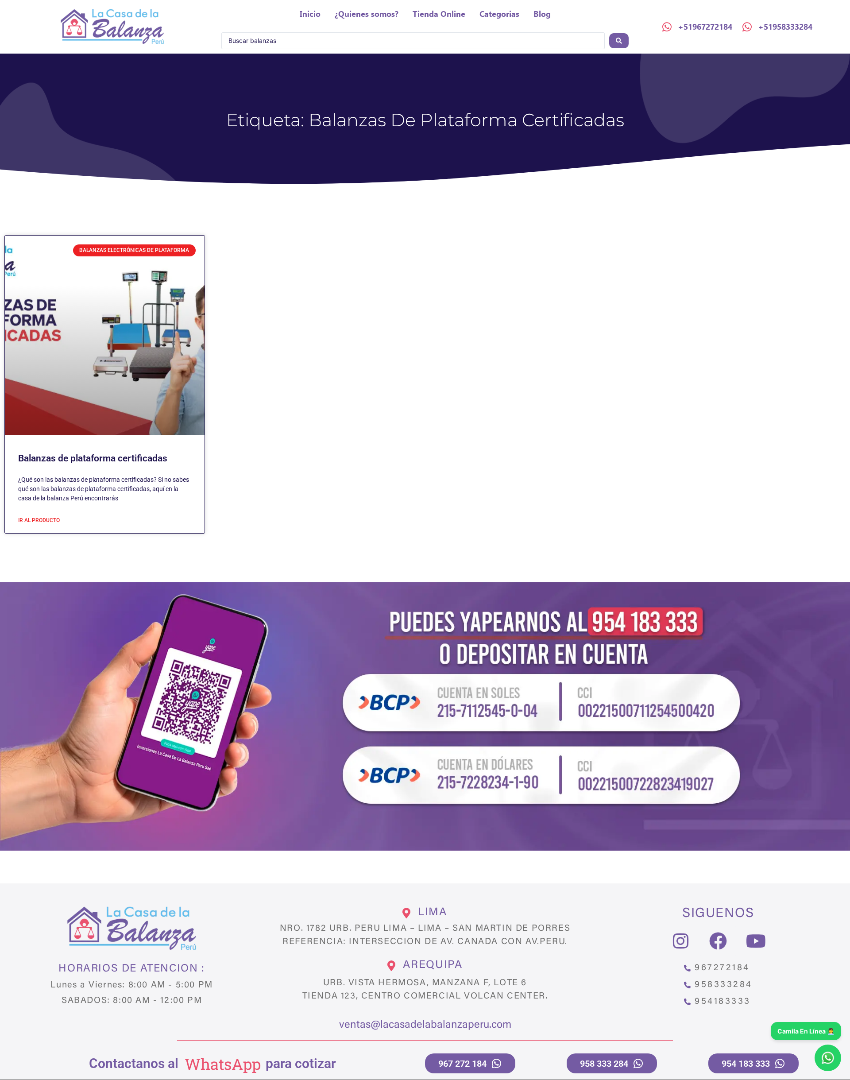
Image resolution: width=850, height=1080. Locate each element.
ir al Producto (39, 520)
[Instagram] (680, 941)
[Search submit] (619, 40)
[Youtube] (755, 941)
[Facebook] (718, 941)
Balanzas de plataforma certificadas (92, 458)
